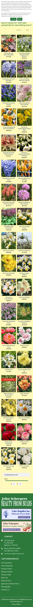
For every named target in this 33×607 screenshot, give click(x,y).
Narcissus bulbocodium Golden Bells (24, 128)
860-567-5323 (12, 551)
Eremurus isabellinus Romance (24, 322)
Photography (6, 587)
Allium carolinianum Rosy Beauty (24, 202)
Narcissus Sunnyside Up (24, 370)
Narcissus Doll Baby (24, 417)
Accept (14, 19)
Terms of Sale (6, 575)
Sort (27, 30)
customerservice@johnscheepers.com (14, 553)
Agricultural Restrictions (10, 584)
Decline (19, 19)
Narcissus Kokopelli (9, 273)
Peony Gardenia (24, 466)
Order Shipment (7, 566)
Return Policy (6, 581)
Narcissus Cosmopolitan (8, 297)
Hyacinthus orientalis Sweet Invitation (8, 202)
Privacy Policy (16, 604)
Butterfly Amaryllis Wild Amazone (8, 153)
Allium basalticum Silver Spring (24, 103)
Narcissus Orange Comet (24, 227)
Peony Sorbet (24, 441)
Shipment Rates (6, 572)
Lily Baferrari (9, 369)
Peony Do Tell (24, 345)
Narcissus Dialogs (24, 297)
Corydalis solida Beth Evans (8, 322)
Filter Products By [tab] (11, 475)
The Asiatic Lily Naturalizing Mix (9, 53)
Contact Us (5, 589)
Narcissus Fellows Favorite (8, 418)
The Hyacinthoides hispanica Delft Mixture (24, 54)
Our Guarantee (6, 563)
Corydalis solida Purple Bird (8, 227)
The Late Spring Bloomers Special (24, 79)
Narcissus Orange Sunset (8, 466)
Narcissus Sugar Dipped (24, 273)
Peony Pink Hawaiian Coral (8, 346)
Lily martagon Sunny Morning (24, 178)
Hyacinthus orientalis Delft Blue (8, 79)
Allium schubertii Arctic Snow (9, 394)
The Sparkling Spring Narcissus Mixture (9, 127)
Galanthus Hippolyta (24, 250)
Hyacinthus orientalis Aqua (8, 178)
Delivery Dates (6, 569)
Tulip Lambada (24, 393)
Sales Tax (4, 578)
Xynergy (17, 601)
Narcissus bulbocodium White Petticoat (24, 154)
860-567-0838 (15, 548)
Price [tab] (6, 479)
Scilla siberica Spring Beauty (9, 103)
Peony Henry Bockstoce (8, 442)
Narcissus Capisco (8, 250)
